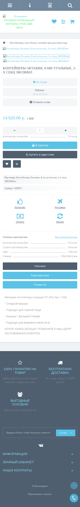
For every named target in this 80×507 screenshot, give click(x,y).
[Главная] (4, 42)
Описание (40, 266)
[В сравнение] (17, 164)
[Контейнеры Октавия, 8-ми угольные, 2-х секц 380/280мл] (40, 48)
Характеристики (40, 275)
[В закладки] (7, 164)
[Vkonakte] (40, 444)
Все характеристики (66, 237)
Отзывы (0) (40, 284)
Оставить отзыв (41, 102)
